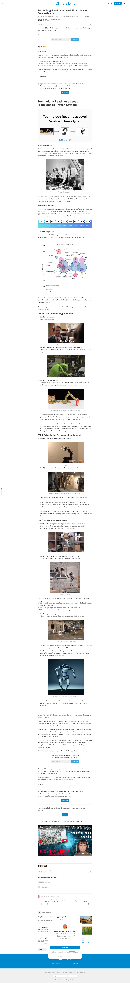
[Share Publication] (111, 3)
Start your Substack (61, 976)
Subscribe (117, 3)
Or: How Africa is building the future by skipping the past (52, 919)
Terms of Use (72, 951)
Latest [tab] (43, 912)
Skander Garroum (47, 19)
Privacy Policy (76, 952)
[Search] (108, 3)
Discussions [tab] (49, 912)
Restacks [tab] (47, 882)
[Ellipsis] (91, 896)
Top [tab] (39, 912)
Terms (74, 972)
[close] (79, 925)
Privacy (70, 972)
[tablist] (44, 882)
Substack (57, 980)
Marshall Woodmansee (47, 896)
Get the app (72, 976)
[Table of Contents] (2, 491)
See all (41, 949)
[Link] (35, 103)
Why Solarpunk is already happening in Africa (53, 917)
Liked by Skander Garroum (48, 897)
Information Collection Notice (64, 952)
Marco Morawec (58, 19)
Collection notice (81, 972)
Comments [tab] (41, 882)
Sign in (125, 3)
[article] (65, 920)
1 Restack (55, 866)
